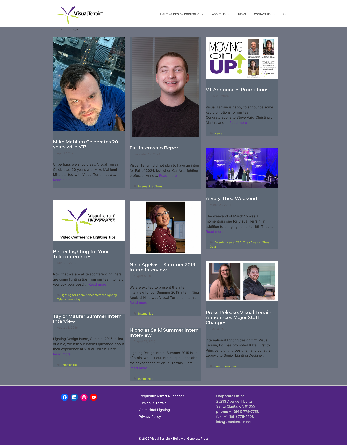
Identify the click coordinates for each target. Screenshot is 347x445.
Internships (145, 186)
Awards (219, 242)
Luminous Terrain (153, 403)
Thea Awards (252, 242)
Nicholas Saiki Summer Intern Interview (164, 332)
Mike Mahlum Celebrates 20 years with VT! (85, 144)
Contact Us (262, 14)
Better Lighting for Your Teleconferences (81, 254)
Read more (62, 180)
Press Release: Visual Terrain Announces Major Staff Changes (238, 317)
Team (235, 366)
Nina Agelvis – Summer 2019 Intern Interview (162, 267)
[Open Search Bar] (284, 14)
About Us (219, 14)
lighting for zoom (73, 295)
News (242, 14)
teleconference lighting (101, 295)
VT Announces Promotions (237, 89)
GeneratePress (198, 438)
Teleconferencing (68, 299)
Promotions (222, 366)
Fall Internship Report (155, 148)
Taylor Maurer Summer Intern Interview (87, 318)
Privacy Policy (150, 417)
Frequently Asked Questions (161, 396)
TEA (238, 242)
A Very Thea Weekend (231, 198)
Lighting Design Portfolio (179, 14)
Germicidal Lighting (154, 410)
